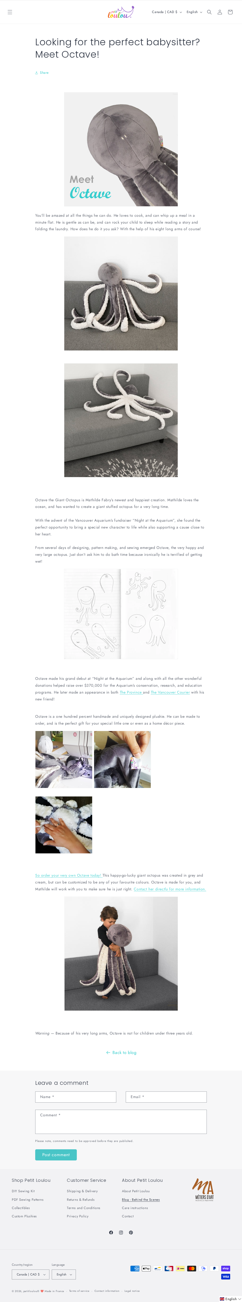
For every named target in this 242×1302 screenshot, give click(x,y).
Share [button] (44, 72)
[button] (10, 12)
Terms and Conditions (83, 1207)
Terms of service (79, 1291)
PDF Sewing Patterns (27, 1199)
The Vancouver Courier (170, 692)
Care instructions (135, 1207)
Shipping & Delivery (82, 1191)
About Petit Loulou (136, 1191)
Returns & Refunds (81, 1199)
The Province (131, 692)
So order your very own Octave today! (69, 875)
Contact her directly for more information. (170, 889)
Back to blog (124, 1052)
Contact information (107, 1291)
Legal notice (132, 1291)
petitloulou (30, 1291)
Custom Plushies (24, 1216)
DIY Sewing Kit (23, 1191)
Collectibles (21, 1207)
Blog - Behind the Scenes (141, 1199)
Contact (128, 1216)
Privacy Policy (77, 1216)
